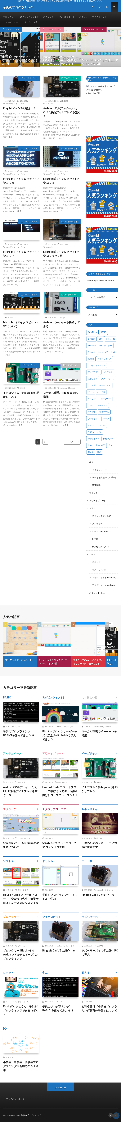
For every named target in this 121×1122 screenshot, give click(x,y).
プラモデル (104, 412)
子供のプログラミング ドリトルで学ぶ (60, 896)
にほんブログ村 (93, 93)
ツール (91, 392)
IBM (100, 339)
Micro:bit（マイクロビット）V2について (21, 324)
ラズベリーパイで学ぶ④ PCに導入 (100, 952)
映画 (99, 452)
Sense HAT (103, 352)
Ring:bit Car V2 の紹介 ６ (19, 108)
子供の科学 (100, 445)
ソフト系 (92, 385)
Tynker (91, 359)
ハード (92, 554)
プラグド (92, 412)
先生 (90, 445)
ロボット (96, 562)
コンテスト (108, 372)
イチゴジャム (31, 365)
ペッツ (106, 418)
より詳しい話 (30, 22)
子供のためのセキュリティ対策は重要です (99, 845)
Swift (113, 352)
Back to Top (60, 1087)
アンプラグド (93, 372)
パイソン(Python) (100, 531)
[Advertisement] (102, 115)
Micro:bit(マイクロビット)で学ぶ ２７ (21, 253)
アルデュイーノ (12, 22)
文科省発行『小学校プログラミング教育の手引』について (99, 1008)
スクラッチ (48, 17)
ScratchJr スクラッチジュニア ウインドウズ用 (53, 662)
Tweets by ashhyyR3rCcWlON (100, 280)
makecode (9, 103)
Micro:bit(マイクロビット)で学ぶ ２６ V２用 (61, 253)
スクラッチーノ (108, 379)
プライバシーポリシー (16, 1099)
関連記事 (96, 485)
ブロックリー (9, 17)
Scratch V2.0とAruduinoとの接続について (21, 845)
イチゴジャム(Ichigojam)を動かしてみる (21, 394)
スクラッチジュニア (29, 17)
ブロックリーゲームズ (97, 405)
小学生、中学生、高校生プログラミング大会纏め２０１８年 (21, 1066)
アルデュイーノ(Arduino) (103, 585)
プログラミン (93, 418)
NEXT (72, 442)
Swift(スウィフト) (100, 546)
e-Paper (62, 317)
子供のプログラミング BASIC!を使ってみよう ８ (19, 733)
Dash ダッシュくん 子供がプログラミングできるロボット (21, 1010)
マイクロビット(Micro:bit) (104, 577)
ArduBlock (92, 332)
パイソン (83, 17)
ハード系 (49, 103)
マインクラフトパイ (96, 425)
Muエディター (11, 174)
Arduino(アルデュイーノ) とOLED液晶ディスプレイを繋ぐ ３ (62, 112)
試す (5, 1028)
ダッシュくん (105, 385)
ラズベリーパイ (94, 432)
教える (91, 452)
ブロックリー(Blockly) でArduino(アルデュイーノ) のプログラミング (20, 954)
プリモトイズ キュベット (18, 660)
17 (45, 442)
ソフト (92, 508)
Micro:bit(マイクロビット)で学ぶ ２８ (61, 180)
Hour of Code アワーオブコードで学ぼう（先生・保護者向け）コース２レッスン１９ (60, 791)
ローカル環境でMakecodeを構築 (61, 394)
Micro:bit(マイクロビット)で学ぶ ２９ (21, 180)
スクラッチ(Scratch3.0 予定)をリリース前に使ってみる (87, 662)
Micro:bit (71, 388)
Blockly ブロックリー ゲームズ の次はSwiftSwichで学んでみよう (59, 735)
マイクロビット (99, 17)
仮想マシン (108, 438)
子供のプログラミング (31, 1115)
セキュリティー (99, 469)
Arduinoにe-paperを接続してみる (61, 324)
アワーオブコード (66, 17)
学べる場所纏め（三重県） (104, 477)
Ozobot (91, 352)
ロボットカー (19, 103)
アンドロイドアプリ (96, 365)
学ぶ (111, 445)
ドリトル (47, 861)
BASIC (22, 388)
